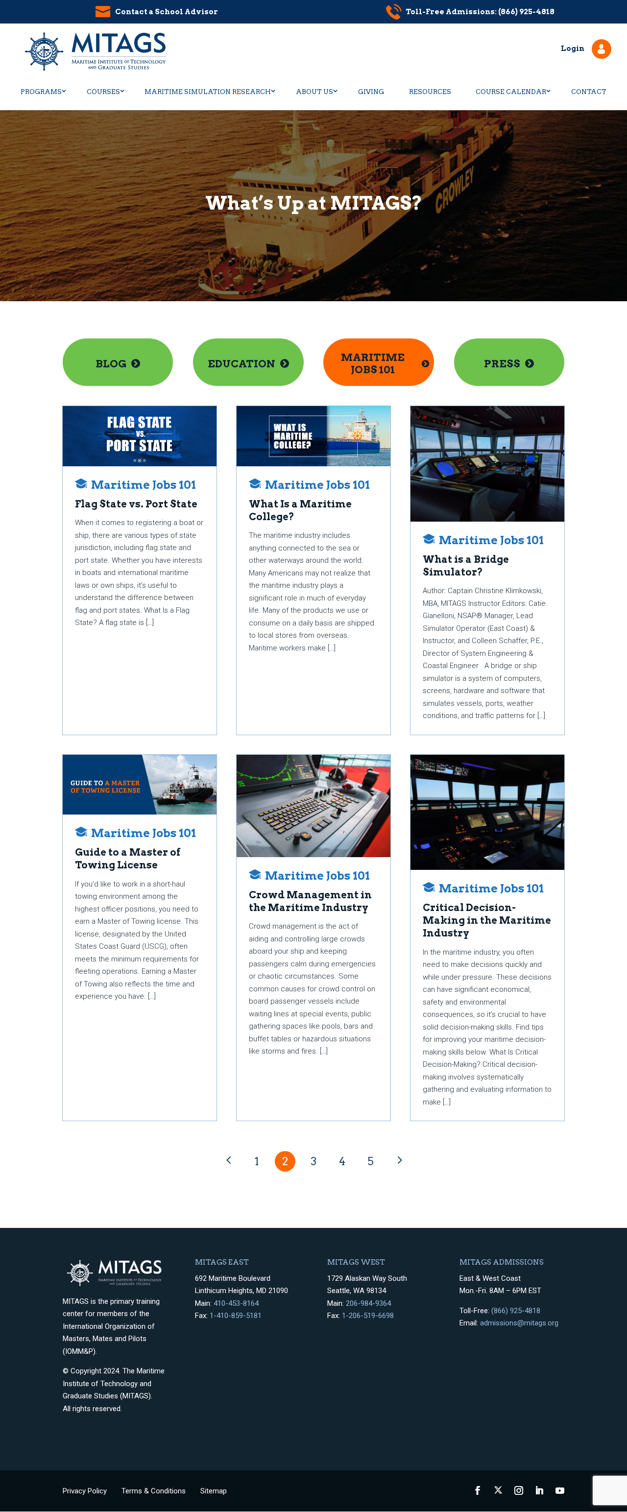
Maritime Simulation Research (208, 92)
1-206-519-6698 (368, 1315)
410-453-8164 (236, 1303)
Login (572, 48)
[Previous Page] (228, 1160)
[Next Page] (398, 1160)
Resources (430, 92)
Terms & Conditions (153, 1491)
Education (241, 364)
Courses (103, 92)
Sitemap (213, 1491)
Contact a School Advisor (166, 11)
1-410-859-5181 (236, 1315)
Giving (371, 92)
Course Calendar (511, 92)
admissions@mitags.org (519, 1323)
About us (314, 92)
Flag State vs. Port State (136, 504)
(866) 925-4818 (515, 1310)
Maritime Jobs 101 (373, 363)
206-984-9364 (368, 1303)
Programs (41, 92)
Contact (588, 92)
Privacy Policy (85, 1491)
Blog (111, 364)
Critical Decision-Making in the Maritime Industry (487, 920)
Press (502, 364)
